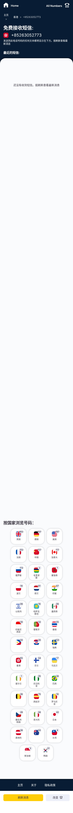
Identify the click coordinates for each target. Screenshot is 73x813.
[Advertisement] (36, 150)
